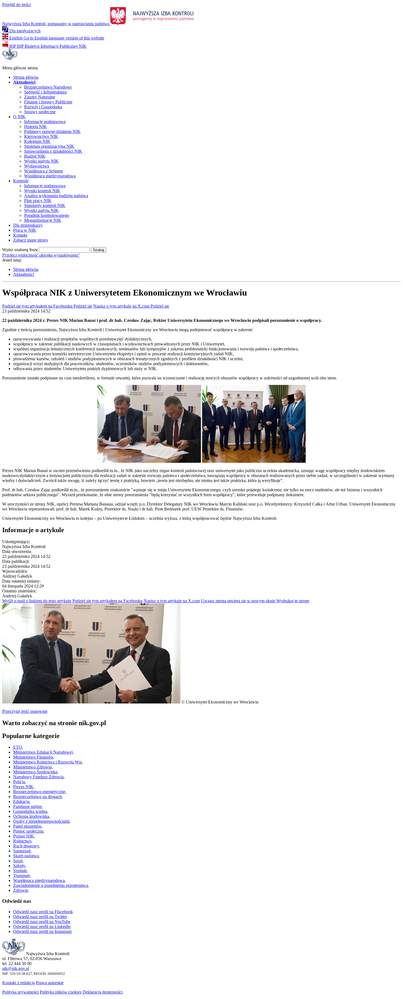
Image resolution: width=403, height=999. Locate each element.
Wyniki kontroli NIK (42, 190)
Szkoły (19, 865)
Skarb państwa (26, 855)
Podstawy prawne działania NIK (52, 131)
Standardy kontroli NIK (44, 205)
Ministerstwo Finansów (33, 757)
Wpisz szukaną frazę (20, 249)
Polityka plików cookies (60, 992)
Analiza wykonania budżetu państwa (56, 195)
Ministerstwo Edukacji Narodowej (43, 752)
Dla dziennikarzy (28, 225)
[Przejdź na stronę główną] (9, 58)
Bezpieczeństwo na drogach (37, 796)
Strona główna (25, 77)
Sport (17, 860)
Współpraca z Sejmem (43, 171)
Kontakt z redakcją (18, 982)
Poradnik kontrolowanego (46, 215)
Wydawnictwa (36, 166)
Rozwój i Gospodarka (43, 106)
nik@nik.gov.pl (15, 968)
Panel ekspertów (27, 826)
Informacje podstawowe (45, 121)
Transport (21, 875)
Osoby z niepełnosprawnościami (41, 821)
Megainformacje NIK (42, 220)
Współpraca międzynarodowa (50, 176)
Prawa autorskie (50, 982)
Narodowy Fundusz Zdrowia (38, 776)
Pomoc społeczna (28, 831)
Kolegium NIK (37, 141)
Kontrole (21, 180)
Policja (19, 781)
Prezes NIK (23, 786)
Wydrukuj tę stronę (255, 600)
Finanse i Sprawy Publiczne (48, 102)
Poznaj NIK (23, 836)
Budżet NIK (35, 156)
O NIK (19, 116)
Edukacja (21, 801)
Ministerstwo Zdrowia (32, 767)
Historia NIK (35, 126)
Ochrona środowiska (31, 816)
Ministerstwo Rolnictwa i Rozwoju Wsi (47, 762)
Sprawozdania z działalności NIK (53, 151)
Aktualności (23, 274)
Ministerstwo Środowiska (35, 772)
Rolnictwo (22, 841)
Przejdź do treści (16, 4)
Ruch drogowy (26, 846)
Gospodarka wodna (30, 811)
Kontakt (20, 235)
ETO (17, 747)
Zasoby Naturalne (39, 97)
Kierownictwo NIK (41, 136)
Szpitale (20, 870)
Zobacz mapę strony (30, 240)
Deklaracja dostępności (103, 992)
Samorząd (21, 850)
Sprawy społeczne (40, 111)
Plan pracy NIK (38, 200)
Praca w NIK (24, 230)
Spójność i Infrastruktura (45, 92)
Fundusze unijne (27, 806)
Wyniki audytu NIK (41, 161)
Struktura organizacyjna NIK (49, 146)
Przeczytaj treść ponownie (24, 711)
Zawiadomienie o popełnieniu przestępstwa (50, 885)
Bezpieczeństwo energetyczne (39, 791)
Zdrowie (20, 890)
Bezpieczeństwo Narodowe (48, 87)
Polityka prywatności (20, 992)
